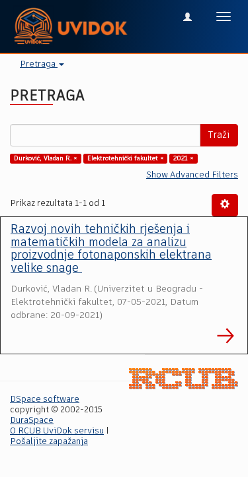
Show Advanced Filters (192, 175)
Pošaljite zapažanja (49, 441)
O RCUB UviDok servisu (57, 431)
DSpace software (44, 399)
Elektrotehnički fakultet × (125, 158)
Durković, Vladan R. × (45, 158)
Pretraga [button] (39, 64)
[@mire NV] (183, 379)
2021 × (183, 158)
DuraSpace (32, 420)
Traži (218, 135)
